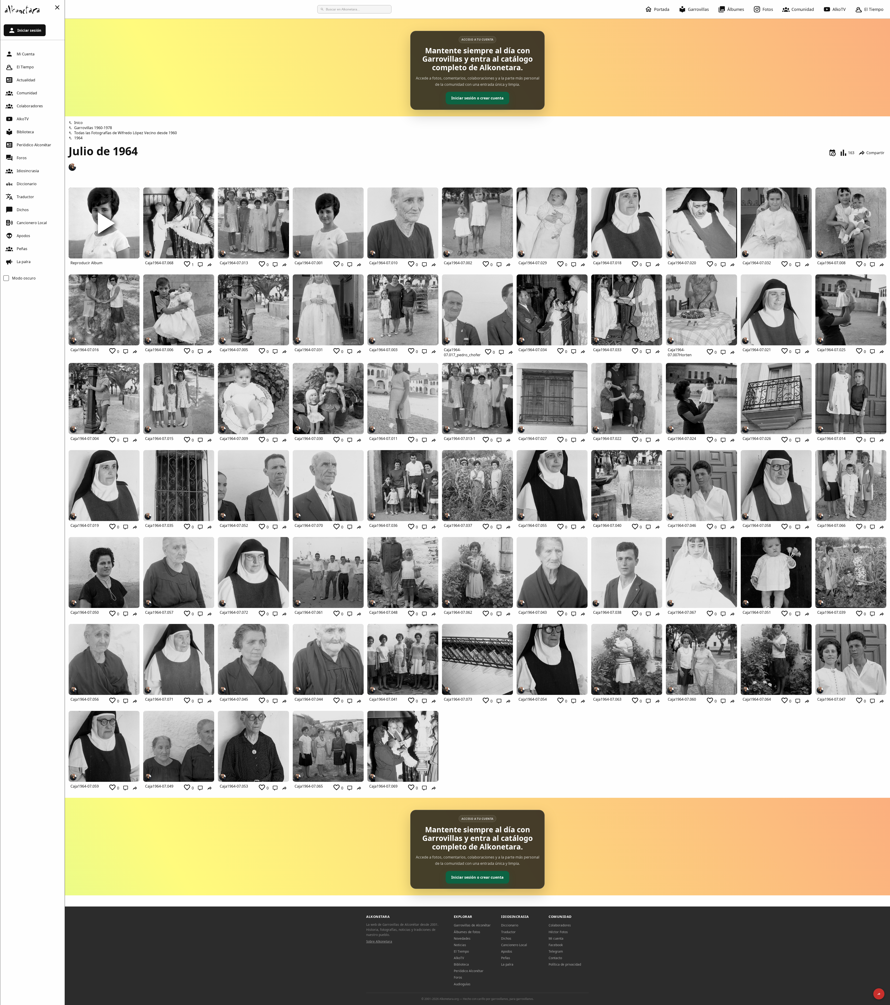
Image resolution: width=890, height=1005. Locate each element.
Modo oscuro (24, 278)
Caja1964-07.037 (458, 525)
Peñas (22, 248)
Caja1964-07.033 (607, 349)
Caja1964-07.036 (383, 525)
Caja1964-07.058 (757, 525)
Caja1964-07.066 (831, 525)
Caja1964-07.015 (159, 438)
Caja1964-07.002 (458, 262)
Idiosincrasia (28, 170)
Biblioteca (25, 131)
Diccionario (27, 183)
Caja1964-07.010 (383, 262)
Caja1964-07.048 (383, 612)
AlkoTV (839, 9)
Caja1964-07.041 (383, 699)
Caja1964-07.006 (159, 349)
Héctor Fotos (558, 932)
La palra (24, 261)
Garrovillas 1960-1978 (93, 127)
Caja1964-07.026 (757, 438)
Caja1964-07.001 (309, 262)
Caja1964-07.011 (383, 438)
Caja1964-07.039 (831, 612)
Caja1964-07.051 (757, 612)
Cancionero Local (32, 222)
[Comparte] (878, 993)
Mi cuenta (556, 938)
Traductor (25, 196)
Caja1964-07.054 (532, 699)
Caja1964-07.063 (607, 699)
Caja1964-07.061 (309, 612)
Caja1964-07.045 (234, 699)
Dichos (23, 209)
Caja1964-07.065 (309, 786)
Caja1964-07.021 (757, 349)
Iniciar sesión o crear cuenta (477, 98)
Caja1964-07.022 (607, 438)
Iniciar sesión (29, 30)
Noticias (460, 945)
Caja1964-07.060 (682, 699)
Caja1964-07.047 (831, 699)
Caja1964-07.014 (831, 438)
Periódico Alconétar (34, 144)
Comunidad (802, 9)
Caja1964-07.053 (234, 786)
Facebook (556, 945)
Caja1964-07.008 (831, 262)
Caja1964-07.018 (607, 262)
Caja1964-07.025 (831, 349)
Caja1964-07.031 (309, 349)
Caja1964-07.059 (84, 786)
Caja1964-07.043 (532, 612)
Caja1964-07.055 (532, 525)
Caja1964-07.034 (532, 349)
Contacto (555, 958)
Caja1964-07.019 (84, 525)
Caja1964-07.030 (309, 438)
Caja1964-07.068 (159, 262)
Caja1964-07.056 (84, 699)
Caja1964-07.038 (607, 612)
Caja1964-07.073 (458, 699)
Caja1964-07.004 (84, 438)
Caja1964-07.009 (234, 438)
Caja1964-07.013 (234, 262)
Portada (661, 9)
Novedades (462, 938)
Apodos (23, 235)
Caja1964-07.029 (532, 262)
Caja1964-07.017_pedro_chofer (462, 352)
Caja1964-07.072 (234, 612)
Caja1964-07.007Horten (680, 352)
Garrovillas (698, 9)
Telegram (556, 951)
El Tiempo (874, 9)
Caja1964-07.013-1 (459, 438)
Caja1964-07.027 (532, 438)
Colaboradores (30, 105)
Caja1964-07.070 (309, 525)
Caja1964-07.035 (159, 525)
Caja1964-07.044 (309, 699)
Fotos (768, 9)
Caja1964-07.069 (383, 786)
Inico (78, 122)
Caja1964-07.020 (682, 262)
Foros (22, 157)
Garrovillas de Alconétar (472, 925)
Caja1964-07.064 (757, 699)
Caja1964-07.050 (84, 612)
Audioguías (462, 984)
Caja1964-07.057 (159, 612)
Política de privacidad (565, 964)
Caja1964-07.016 (84, 349)
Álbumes (735, 9)
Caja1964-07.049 (159, 786)
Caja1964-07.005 (234, 349)
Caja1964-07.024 (682, 438)
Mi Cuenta (26, 54)
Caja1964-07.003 (383, 349)
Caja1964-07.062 (458, 612)
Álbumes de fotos (467, 932)
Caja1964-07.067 (682, 612)
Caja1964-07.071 (159, 699)
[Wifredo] (72, 167)
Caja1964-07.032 (757, 262)
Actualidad (26, 80)
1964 (78, 137)
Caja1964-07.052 (234, 525)
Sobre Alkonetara (379, 941)
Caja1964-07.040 (607, 525)
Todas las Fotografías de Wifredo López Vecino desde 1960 (125, 132)
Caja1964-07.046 (682, 525)
